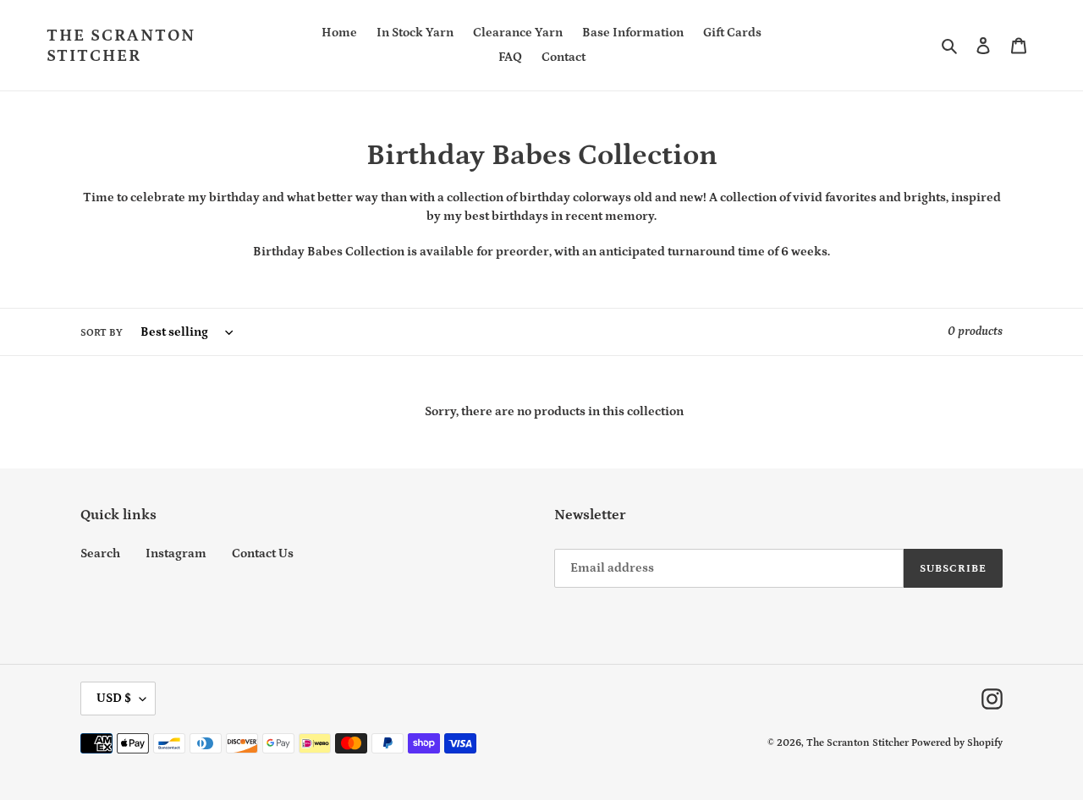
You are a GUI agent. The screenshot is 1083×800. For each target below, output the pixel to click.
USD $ (113, 698)
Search (100, 553)
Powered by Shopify (957, 742)
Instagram (176, 553)
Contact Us (263, 553)
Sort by (101, 332)
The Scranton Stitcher (121, 45)
